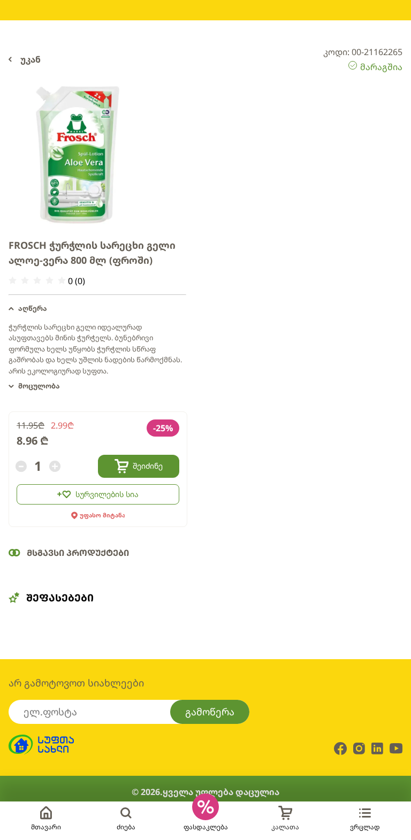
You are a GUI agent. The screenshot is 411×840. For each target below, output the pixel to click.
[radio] (13, 281)
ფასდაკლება (206, 826)
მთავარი (46, 826)
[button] (97, 309)
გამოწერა (209, 711)
